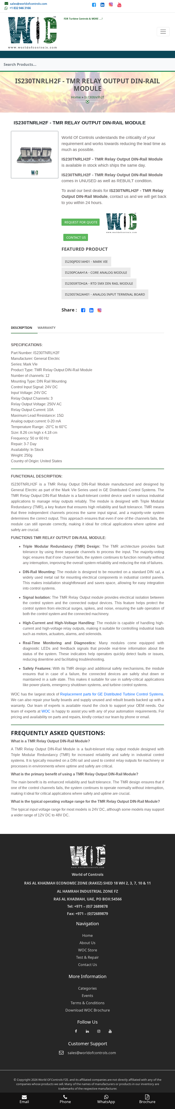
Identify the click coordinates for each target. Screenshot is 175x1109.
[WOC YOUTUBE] (110, 1033)
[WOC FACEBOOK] (76, 1033)
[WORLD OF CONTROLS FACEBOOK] (94, 4)
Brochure (147, 1101)
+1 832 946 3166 (20, 8)
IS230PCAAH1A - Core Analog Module (96, 272)
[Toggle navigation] (163, 31)
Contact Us (76, 237)
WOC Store (87, 950)
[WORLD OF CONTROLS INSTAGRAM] (111, 4)
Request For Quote (81, 222)
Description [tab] (21, 327)
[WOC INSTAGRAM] (99, 1033)
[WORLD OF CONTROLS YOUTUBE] (119, 4)
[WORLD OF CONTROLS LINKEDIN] (103, 4)
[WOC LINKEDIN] (87, 1033)
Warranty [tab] (47, 327)
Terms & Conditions (88, 1002)
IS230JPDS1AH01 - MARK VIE (86, 261)
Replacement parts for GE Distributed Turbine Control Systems (111, 694)
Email (24, 1101)
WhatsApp (106, 1101)
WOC (45, 711)
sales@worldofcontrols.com (28, 4)
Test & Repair (87, 957)
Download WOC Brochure (87, 1010)
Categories (87, 988)
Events (87, 995)
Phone (65, 1101)
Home (76, 97)
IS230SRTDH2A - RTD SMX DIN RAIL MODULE (99, 283)
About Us (87, 942)
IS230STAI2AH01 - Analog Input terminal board (105, 294)
